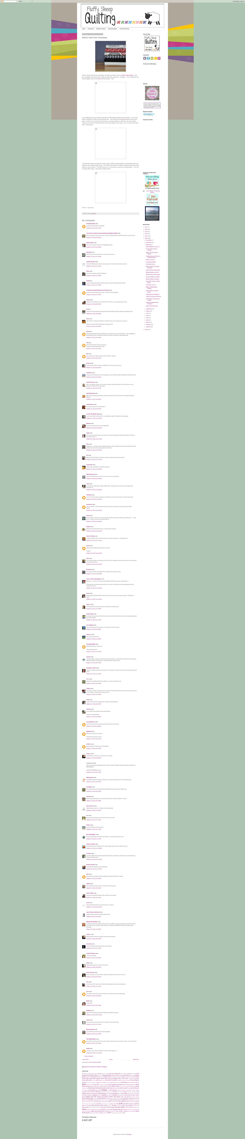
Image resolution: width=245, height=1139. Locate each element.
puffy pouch (107, 1103)
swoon (96, 1111)
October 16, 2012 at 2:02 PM (93, 651)
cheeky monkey (90, 844)
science (137, 1105)
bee (138, 1073)
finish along (85, 1086)
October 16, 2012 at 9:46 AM (93, 377)
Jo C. (87, 679)
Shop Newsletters (112, 28)
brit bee (98, 1076)
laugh (107, 1093)
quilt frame (131, 1103)
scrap (83, 1107)
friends (130, 1086)
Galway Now (85, 1088)
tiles (117, 1111)
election (108, 1082)
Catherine (89, 372)
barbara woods (90, 864)
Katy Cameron (90, 972)
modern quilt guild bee (125, 1096)
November (149, 242)
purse (114, 1103)
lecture (119, 1093)
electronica (112, 1082)
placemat (133, 1101)
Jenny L (88, 753)
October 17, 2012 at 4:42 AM (93, 888)
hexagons (114, 1090)
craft (97, 1080)
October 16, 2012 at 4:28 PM (93, 726)
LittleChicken (90, 404)
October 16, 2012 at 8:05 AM (93, 313)
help (110, 1090)
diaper (128, 1080)
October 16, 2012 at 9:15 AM (93, 367)
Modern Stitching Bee (87, 1098)
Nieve (92, 1100)
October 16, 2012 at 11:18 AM (94, 510)
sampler (130, 1105)
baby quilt (117, 1073)
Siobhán (88, 1010)
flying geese (97, 1086)
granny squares (124, 1088)
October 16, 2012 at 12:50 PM (94, 588)
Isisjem (88, 526)
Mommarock (89, 777)
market (99, 1095)
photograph (103, 1101)
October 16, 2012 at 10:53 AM (94, 469)
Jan (87, 815)
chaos (83, 1078)
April (147, 320)
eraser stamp (131, 1082)
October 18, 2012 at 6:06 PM (93, 938)
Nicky (87, 963)
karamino (88, 944)
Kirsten (88, 363)
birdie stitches (107, 1075)
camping (123, 1076)
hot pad (127, 1090)
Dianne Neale (90, 242)
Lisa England (89, 625)
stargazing (115, 1109)
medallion (104, 1095)
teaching (107, 1111)
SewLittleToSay (90, 393)
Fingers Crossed (150, 259)
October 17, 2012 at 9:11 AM (93, 897)
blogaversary (132, 1075)
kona (97, 1093)
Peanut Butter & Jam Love (152, 246)
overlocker (104, 1100)
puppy (111, 1103)
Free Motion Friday (114, 1086)
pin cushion (122, 1101)
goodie (104, 1088)
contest (93, 1080)
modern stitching (135, 1096)
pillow (109, 1101)
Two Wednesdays (91, 1039)
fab (138, 1082)
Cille (87, 444)
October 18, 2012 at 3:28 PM (93, 929)
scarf (134, 1105)
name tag (123, 1098)
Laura (87, 593)
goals (100, 1088)
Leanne (88, 657)
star (111, 1109)
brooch (101, 1076)
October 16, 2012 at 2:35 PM (93, 683)
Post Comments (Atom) (95, 1062)
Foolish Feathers (90, 953)
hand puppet (85, 1090)
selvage (101, 1107)
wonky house (114, 1112)
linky (126, 1093)
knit (138, 1091)
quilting (92, 1105)
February (148, 324)
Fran (87, 991)
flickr (93, 1086)
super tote (84, 1111)
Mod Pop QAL (131, 1095)
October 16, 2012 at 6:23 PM (93, 791)
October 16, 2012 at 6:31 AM (93, 228)
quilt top (136, 1103)
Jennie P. (88, 853)
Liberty (122, 1093)
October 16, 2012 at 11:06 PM (94, 869)
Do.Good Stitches (134, 1080)
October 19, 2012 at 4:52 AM (93, 995)
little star (131, 1093)
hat (108, 1090)
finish (137, 1084)
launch (110, 1093)
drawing (98, 1082)
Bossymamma (90, 1029)
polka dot (84, 1103)
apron (103, 1073)
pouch (99, 1103)
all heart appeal (90, 1073)
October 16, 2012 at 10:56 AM (94, 478)
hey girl (119, 1090)
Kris (87, 982)
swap (92, 1111)
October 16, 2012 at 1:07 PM (93, 620)
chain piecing (136, 1076)
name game (118, 1098)
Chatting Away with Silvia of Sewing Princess (153, 257)
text (110, 1111)
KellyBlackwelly (90, 223)
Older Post (136, 1059)
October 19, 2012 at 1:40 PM (93, 1034)
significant (89, 1109)
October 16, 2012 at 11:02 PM (94, 859)
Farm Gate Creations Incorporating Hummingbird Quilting (101, 233)
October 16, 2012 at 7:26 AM (93, 256)
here (99, 78)
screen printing (92, 1107)
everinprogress (90, 722)
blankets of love (119, 1075)
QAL (117, 1103)
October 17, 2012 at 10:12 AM (94, 907)
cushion (119, 1080)
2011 (146, 329)
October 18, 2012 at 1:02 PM (93, 916)
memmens (89, 504)
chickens (110, 1078)
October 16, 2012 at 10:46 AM (94, 450)
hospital (123, 1090)
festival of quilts (130, 1084)
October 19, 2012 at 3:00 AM (93, 977)
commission (131, 1078)
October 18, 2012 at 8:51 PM (93, 967)
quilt (120, 1104)
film (135, 1084)
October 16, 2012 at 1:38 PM (93, 629)
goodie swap (109, 1088)
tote (121, 1111)
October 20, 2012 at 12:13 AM (94, 1053)
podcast (137, 1101)
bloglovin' (88, 1076)
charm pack (89, 1078)
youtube (121, 1112)
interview (97, 1091)
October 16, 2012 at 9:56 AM (93, 409)
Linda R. (88, 744)
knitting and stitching (90, 1093)
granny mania (116, 1088)
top (119, 1111)
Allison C (88, 634)
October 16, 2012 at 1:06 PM (93, 608)
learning (115, 1093)
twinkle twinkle (86, 1112)
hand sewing (98, 1090)
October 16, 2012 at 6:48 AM (93, 247)
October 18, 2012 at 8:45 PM (93, 957)
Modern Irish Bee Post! (152, 306)
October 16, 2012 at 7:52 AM (93, 294)
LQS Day (89, 1095)
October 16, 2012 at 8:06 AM (93, 326)
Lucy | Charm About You (92, 912)
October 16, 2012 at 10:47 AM (94, 459)
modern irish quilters (102, 1096)
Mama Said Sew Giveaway (153, 274)
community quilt (87, 1080)
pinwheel (127, 1101)
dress (101, 1082)
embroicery (118, 1082)
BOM (91, 1076)
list (128, 1093)
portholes (93, 1103)
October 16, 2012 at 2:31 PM (93, 674)
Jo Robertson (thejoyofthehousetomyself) (97, 290)
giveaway (92, 1088)
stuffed (137, 1109)
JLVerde (88, 709)
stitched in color (129, 1109)
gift (88, 1088)
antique (95, 1073)
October (148, 244)
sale (126, 1105)
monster (95, 1098)
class (119, 1078)
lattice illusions (102, 1093)
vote (96, 1112)
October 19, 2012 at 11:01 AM (94, 1014)
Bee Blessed (85, 1075)
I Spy (132, 1090)
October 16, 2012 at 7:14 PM (93, 829)
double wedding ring (91, 1082)
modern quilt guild (114, 1096)
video (94, 1112)
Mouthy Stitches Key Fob (152, 272)
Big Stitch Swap (93, 1075)
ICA (135, 1090)
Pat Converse (90, 806)
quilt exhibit (126, 1103)
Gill (87, 342)
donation (84, 1082)
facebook (94, 1084)
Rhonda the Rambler (92, 921)
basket (132, 1073)
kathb (87, 1048)
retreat (114, 1105)
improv (137, 1090)
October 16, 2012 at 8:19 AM (93, 337)
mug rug (107, 1098)
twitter (91, 1112)
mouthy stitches (101, 1098)
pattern (124, 1100)
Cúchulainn (114, 1080)
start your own (122, 1109)
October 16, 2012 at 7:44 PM (93, 839)
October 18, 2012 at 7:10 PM (93, 948)
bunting (109, 1076)
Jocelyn (88, 796)
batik (135, 1073)
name (114, 1098)
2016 (146, 229)
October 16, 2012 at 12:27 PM (94, 564)
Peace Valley (136, 1100)
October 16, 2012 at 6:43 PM (93, 800)
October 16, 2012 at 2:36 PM (93, 694)
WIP (109, 1112)
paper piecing (113, 1100)
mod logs (125, 1095)
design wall (124, 1080)
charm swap (104, 1078)
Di (86, 309)
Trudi (87, 280)
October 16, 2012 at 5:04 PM (93, 739)
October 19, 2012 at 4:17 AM (93, 986)
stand (109, 1109)
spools (103, 1109)
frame (107, 1086)
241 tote (84, 1073)
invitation (102, 1091)
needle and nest (90, 261)
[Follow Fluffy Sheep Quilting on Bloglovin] (148, 115)
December (149, 240)
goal (97, 1088)
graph (129, 1088)
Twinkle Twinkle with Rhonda (153, 296)
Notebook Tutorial (100, 28)
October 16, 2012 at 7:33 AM (93, 266)
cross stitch (108, 1080)
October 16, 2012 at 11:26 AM (94, 521)
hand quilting (91, 1090)
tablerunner (101, 1111)
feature (124, 1084)
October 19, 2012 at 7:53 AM (93, 1005)
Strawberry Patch (91, 668)
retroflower (118, 1105)
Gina (87, 874)
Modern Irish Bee (91, 1096)
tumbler (133, 1111)
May (147, 317)
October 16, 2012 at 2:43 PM (93, 704)
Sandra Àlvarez (90, 382)
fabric (84, 1084)
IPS (113, 1091)
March (148, 322)
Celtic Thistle (89, 893)
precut (102, 1103)
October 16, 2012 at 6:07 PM (93, 781)
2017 (146, 227)
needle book (131, 1098)
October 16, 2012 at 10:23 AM (94, 418)
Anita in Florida (90, 536)
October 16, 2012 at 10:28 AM (94, 428)
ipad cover (109, 1091)
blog (127, 1075)
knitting (84, 1093)
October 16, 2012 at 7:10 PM (93, 820)
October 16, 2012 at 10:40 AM (94, 439)
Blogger (129, 1134)
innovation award (86, 1091)
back (121, 1073)
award (112, 1073)
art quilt (106, 1073)
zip (124, 1112)
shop (123, 119)
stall (106, 1109)
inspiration (92, 1091)
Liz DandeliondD (90, 644)
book (94, 1076)
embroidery (124, 1082)
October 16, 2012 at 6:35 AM (93, 237)
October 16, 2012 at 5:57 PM (93, 772)
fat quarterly (119, 1084)
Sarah (88, 515)
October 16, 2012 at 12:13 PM (94, 553)
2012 (146, 238)
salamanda (89, 464)
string (134, 1109)
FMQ (101, 1086)
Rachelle (88, 252)
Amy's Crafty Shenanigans (93, 579)
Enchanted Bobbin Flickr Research (152, 303)
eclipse (104, 1082)
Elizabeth (88, 731)
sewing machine (129, 1107)
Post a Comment (88, 1056)
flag (90, 1086)
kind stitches (134, 1091)
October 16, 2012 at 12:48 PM (94, 573)
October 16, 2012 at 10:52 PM (94, 848)
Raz (87, 353)
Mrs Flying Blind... (91, 834)
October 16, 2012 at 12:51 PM (94, 599)
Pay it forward (129, 1100)
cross (103, 1080)
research (109, 1105)
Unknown (88, 495)
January (148, 326)
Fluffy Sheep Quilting (127, 75)
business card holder (115, 1076)
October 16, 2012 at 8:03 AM (93, 304)
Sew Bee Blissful (120, 1107)
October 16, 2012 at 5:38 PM (93, 758)
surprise (88, 1111)
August (148, 311)
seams (97, 1107)
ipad (106, 1091)
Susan (88, 299)
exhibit (135, 1082)
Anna (87, 902)
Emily (87, 699)
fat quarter (113, 1084)
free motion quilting (124, 1086)
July (147, 313)
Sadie (87, 433)
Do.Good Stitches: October (153, 277)
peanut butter (85, 1101)
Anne (87, 483)
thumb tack (113, 1111)
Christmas (115, 1078)
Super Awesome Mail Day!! (153, 270)
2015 (146, 231)
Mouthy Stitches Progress (152, 279)
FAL (98, 1084)
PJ (130, 1101)
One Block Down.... (151, 264)
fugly (134, 1086)
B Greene (88, 569)
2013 (146, 236)
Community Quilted (151, 262)
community (136, 1078)
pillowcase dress (114, 1101)
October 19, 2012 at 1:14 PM (93, 1024)
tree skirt (129, 1111)
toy (123, 1111)
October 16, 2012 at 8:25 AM (93, 348)
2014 (146, 233)
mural (111, 1098)
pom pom (89, 1103)
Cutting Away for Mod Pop (152, 294)
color (126, 1078)
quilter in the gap (86, 1105)
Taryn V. (88, 604)
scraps (87, 1107)
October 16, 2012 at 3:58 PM (93, 716)
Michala (88, 423)
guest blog (134, 1088)
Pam (87, 558)
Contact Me (91, 28)
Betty (87, 1001)
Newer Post (85, 1059)
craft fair (100, 1080)
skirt (98, 1109)
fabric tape (89, 1084)
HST (130, 1090)
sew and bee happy (109, 1107)
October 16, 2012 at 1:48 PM (93, 639)
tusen (87, 1020)
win (107, 1112)
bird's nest (100, 1075)
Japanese (125, 1091)
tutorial (137, 1111)
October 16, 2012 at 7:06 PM (93, 810)
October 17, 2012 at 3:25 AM (93, 878)
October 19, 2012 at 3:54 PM (93, 1043)
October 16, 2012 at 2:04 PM (93, 662)
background (125, 1073)
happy (104, 1090)
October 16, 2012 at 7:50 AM (93, 285)
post (96, 1103)
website (104, 1112)
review (123, 1105)
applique (99, 1073)
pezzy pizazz (97, 1101)
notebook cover (97, 1100)
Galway (137, 1086)
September (149, 309)
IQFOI (115, 1091)
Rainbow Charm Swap (101, 1105)
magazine (95, 1095)
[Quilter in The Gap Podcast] (152, 220)
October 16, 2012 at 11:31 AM (94, 531)
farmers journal (102, 1084)
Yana (87, 318)
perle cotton (91, 1101)
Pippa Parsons (90, 474)
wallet (101, 1112)
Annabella (89, 787)
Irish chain (120, 1091)
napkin (127, 1098)
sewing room (136, 1107)
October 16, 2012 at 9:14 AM (93, 358)
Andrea (88, 688)
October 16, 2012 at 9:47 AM (93, 388)
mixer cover (120, 1095)
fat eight (108, 1084)
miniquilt (114, 1095)
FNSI (104, 1086)
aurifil (110, 1073)
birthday (113, 1075)
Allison (88, 883)
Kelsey (88, 825)
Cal (87, 455)
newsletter (88, 1100)
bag (129, 1073)
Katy (87, 331)
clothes (123, 1078)
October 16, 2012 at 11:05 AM (94, 499)
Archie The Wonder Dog (92, 414)
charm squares (96, 1078)
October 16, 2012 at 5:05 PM (93, 748)
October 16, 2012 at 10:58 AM (94, 489)
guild (138, 1088)
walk (99, 1112)
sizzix (92, 1109)
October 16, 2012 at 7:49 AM (93, 275)
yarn (118, 1112)
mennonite (109, 1095)
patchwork (119, 1100)
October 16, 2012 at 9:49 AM (93, 399)
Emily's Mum (89, 614)
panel (108, 1100)
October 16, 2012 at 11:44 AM (94, 540)
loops (134, 1093)
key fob (129, 1091)
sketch (95, 1109)
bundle (105, 1076)
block (124, 1075)
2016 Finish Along (124, 28)
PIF (107, 1101)
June (147, 315)
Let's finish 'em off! (150, 285)
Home (83, 28)
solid (101, 1109)
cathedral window (129, 1076)
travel (125, 1111)
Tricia (87, 271)
